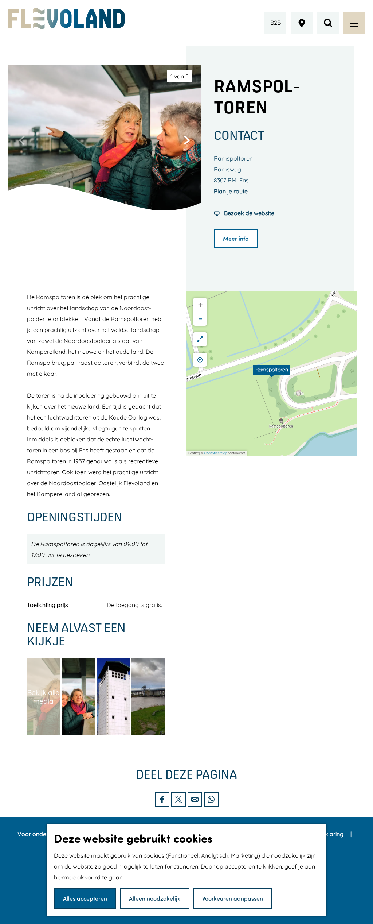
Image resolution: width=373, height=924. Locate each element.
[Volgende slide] (187, 140)
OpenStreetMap (215, 453)
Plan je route (231, 191)
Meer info (235, 238)
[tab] (179, 76)
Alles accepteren (85, 898)
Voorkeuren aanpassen (232, 898)
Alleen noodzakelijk (154, 898)
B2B (275, 22)
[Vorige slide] (22, 140)
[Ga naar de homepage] (66, 18)
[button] (271, 373)
